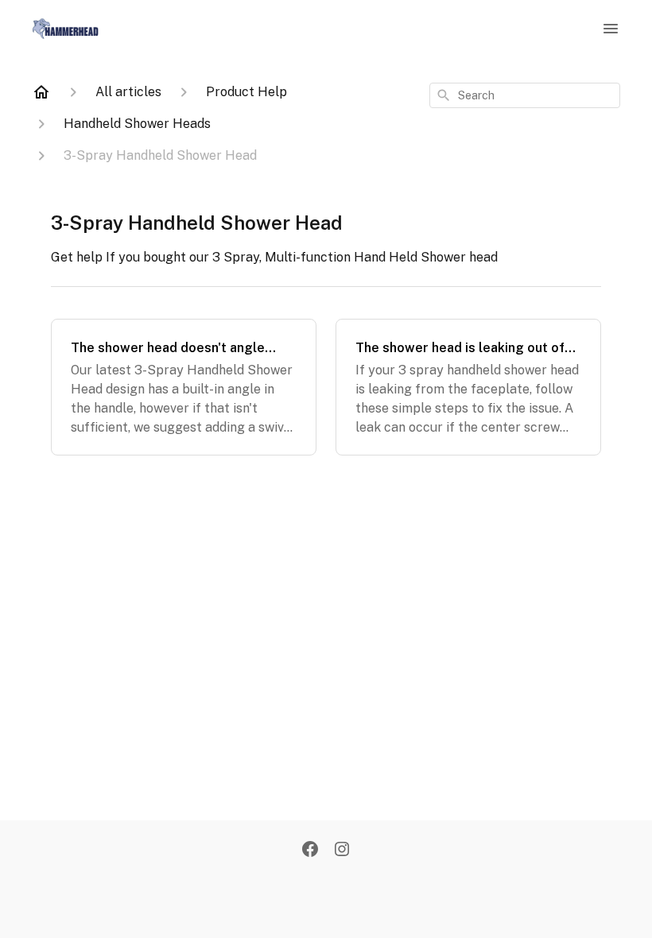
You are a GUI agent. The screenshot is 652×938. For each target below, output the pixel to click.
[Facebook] (310, 850)
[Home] (41, 92)
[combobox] (524, 95)
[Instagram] (341, 850)
